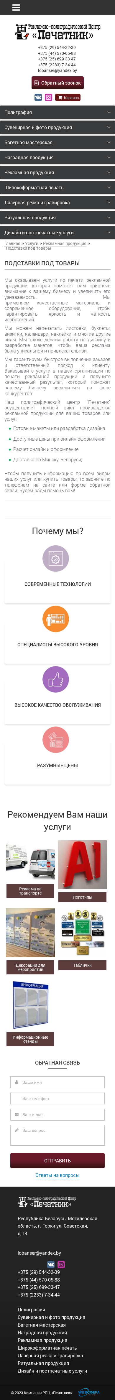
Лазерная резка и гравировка (50, 1355)
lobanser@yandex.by (57, 70)
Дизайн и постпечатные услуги (52, 1371)
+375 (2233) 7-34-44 (57, 64)
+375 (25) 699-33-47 (57, 59)
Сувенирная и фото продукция (51, 1317)
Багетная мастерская (42, 1325)
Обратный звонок (60, 83)
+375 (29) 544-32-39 (57, 47)
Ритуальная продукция (43, 1363)
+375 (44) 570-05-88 (57, 53)
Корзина (71, 97)
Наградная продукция (42, 1332)
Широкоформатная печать (47, 1348)
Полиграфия (31, 1309)
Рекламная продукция (42, 1340)
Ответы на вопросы (57, 1175)
